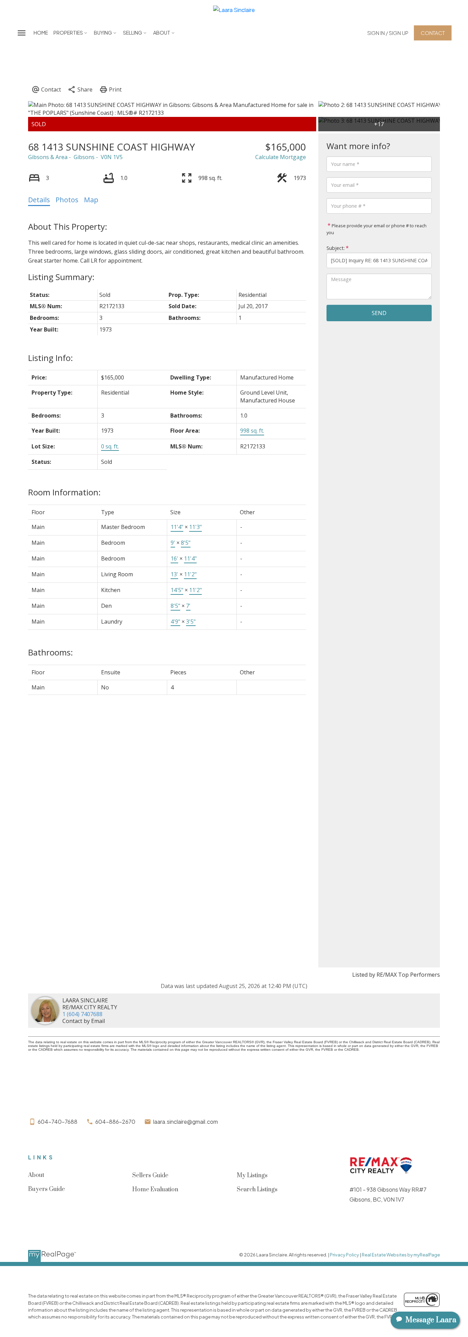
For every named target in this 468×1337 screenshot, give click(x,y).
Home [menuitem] (41, 32)
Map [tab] (91, 199)
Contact (433, 32)
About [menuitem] (161, 32)
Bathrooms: (50, 652)
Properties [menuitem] (68, 32)
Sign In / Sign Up (387, 32)
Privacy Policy (344, 1254)
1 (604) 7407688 (82, 1014)
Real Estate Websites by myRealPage (401, 1254)
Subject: (336, 248)
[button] (387, 32)
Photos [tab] (67, 199)
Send (379, 313)
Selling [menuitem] (132, 32)
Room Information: (64, 492)
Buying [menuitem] (103, 32)
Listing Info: (50, 357)
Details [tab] (39, 199)
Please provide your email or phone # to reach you (377, 229)
